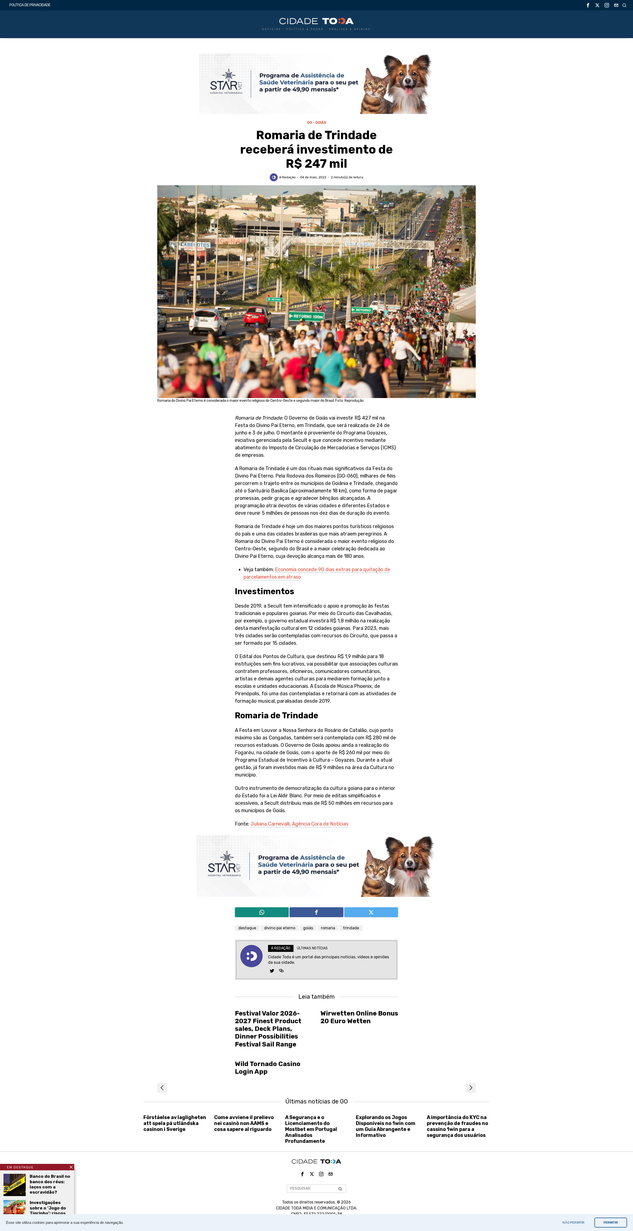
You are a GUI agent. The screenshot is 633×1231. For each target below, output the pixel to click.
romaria (328, 928)
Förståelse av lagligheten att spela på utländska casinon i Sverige (174, 1123)
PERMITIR (611, 1222)
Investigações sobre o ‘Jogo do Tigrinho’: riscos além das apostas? (48, 1213)
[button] (340, 1189)
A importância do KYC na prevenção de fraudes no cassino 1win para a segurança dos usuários (457, 1126)
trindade (351, 928)
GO (309, 123)
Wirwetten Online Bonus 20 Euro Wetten (359, 1017)
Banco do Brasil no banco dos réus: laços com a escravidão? (50, 1184)
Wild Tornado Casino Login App (267, 1067)
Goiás (320, 123)
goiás (308, 928)
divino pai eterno (279, 928)
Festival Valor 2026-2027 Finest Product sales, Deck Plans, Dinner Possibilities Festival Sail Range (268, 1029)
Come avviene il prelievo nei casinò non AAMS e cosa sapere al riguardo (244, 1123)
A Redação (287, 177)
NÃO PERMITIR (574, 1222)
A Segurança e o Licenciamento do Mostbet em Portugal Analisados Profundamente (311, 1129)
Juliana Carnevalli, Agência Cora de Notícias (299, 824)
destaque (247, 928)
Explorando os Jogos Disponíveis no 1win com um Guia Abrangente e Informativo (385, 1126)
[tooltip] (588, 5)
